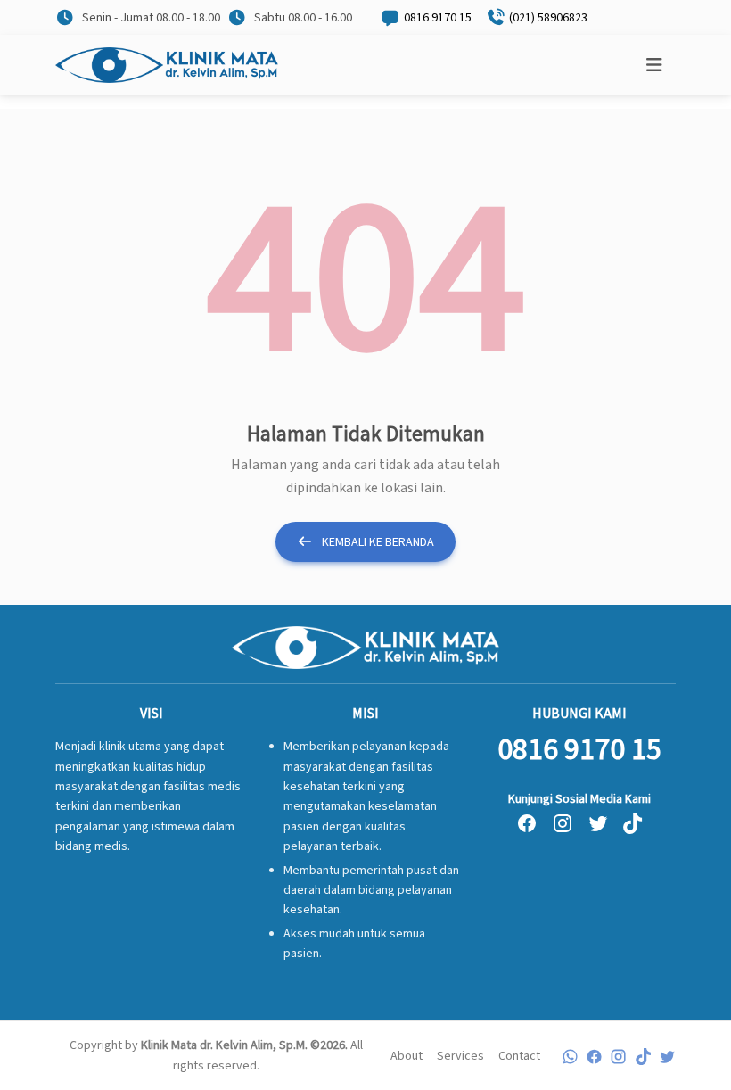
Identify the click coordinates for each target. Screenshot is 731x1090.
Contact (519, 1056)
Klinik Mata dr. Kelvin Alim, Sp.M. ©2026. (245, 1045)
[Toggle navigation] (654, 65)
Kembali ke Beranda (376, 542)
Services (460, 1056)
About (406, 1056)
